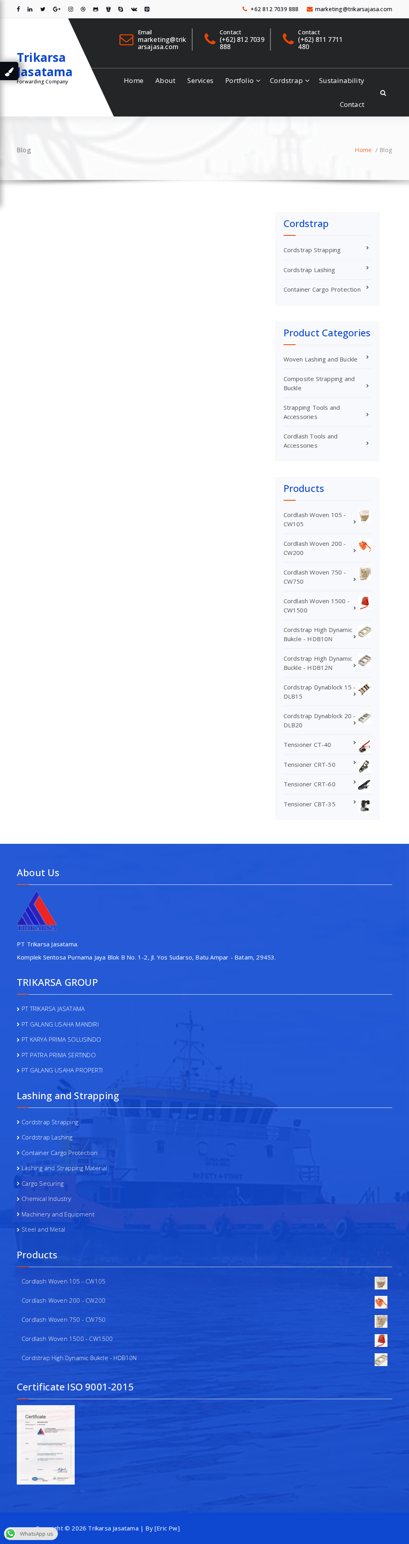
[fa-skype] (120, 9)
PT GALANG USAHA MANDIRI (60, 1024)
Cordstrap (286, 80)
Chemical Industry (46, 1198)
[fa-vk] (134, 9)
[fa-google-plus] (56, 9)
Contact (352, 104)
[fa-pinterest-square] (147, 9)
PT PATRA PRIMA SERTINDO (59, 1055)
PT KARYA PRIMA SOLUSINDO (61, 1039)
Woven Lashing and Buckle (321, 359)
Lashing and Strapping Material (64, 1168)
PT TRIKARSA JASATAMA (53, 1009)
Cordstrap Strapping (312, 250)
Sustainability (341, 80)
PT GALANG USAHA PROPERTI (62, 1070)
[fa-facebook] (18, 9)
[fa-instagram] (70, 9)
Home (133, 80)
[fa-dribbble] (83, 9)
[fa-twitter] (43, 9)
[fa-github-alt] (95, 9)
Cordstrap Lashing (309, 270)
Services (200, 80)
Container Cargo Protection (322, 289)
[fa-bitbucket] (108, 9)
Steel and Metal (43, 1229)
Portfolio (239, 80)
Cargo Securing (43, 1183)
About (165, 80)
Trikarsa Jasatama (45, 64)
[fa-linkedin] (30, 9)
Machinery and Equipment (58, 1214)
